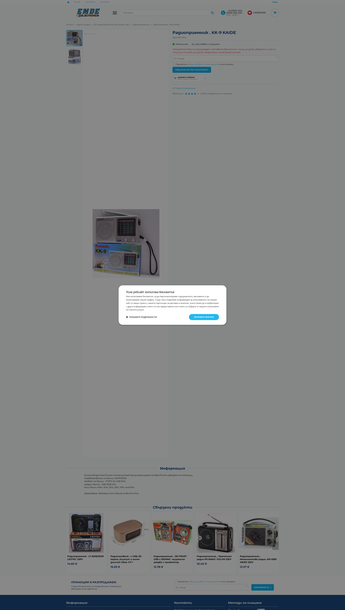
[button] (141, 317)
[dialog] (172, 305)
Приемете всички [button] (204, 317)
